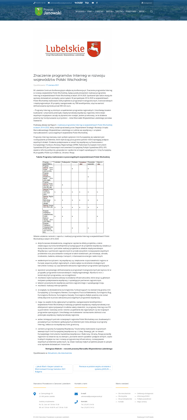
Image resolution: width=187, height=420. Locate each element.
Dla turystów (122, 396)
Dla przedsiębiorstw (125, 399)
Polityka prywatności (144, 399)
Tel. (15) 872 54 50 (87, 404)
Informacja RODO (143, 396)
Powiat (89, 11)
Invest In (109, 11)
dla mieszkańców (65, 353)
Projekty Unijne (131, 11)
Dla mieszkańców (124, 393)
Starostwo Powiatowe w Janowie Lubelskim (54, 417)
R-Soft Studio (149, 417)
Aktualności (80, 11)
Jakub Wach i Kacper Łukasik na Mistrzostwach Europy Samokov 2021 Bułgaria (50, 369)
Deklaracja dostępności (145, 393)
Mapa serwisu (142, 402)
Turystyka (119, 11)
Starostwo (99, 11)
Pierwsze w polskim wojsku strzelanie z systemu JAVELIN (95, 367)
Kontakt (142, 11)
